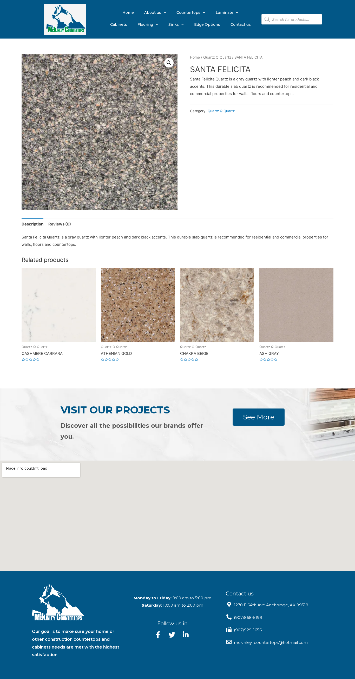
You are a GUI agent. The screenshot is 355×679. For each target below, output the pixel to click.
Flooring (145, 24)
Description (32, 224)
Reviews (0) (59, 224)
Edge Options (207, 24)
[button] (259, 417)
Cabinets (118, 24)
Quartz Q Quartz (217, 57)
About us (152, 12)
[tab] (32, 224)
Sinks (173, 24)
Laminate (224, 12)
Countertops (188, 12)
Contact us (241, 24)
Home (128, 12)
